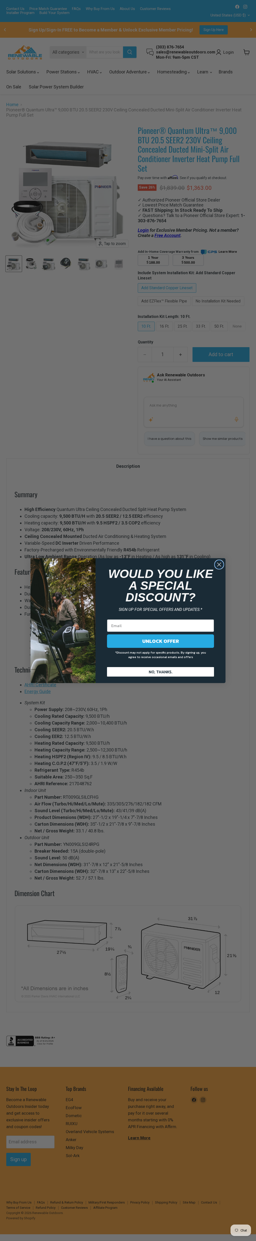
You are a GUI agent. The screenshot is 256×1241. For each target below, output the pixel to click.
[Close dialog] (219, 564)
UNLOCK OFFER (160, 641)
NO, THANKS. (160, 672)
